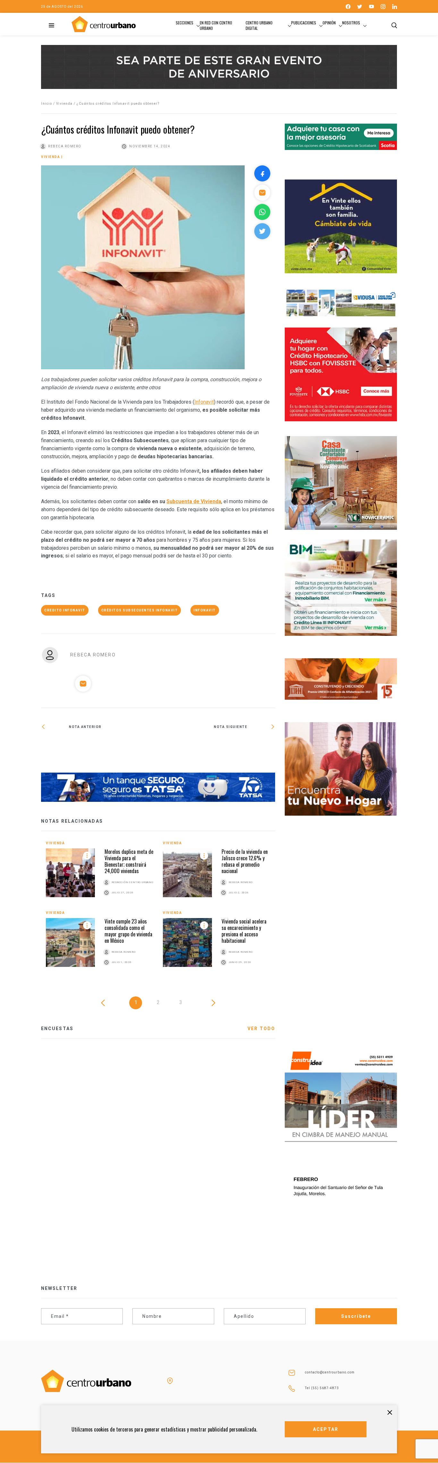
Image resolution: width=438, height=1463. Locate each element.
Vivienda (64, 103)
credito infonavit (64, 610)
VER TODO (261, 1028)
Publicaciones (303, 22)
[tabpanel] (158, 910)
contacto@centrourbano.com (330, 1372)
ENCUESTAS (57, 1028)
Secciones (184, 22)
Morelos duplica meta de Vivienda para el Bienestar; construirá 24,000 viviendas (129, 861)
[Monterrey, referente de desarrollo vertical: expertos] (99, 748)
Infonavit (204, 402)
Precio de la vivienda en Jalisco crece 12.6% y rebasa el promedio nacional (245, 861)
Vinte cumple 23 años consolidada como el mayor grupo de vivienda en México (128, 930)
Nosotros (351, 22)
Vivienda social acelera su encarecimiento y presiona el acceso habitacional (244, 930)
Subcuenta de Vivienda (193, 501)
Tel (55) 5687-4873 (322, 1388)
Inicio (46, 103)
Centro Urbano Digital (259, 25)
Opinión (329, 22)
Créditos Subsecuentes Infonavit (139, 610)
